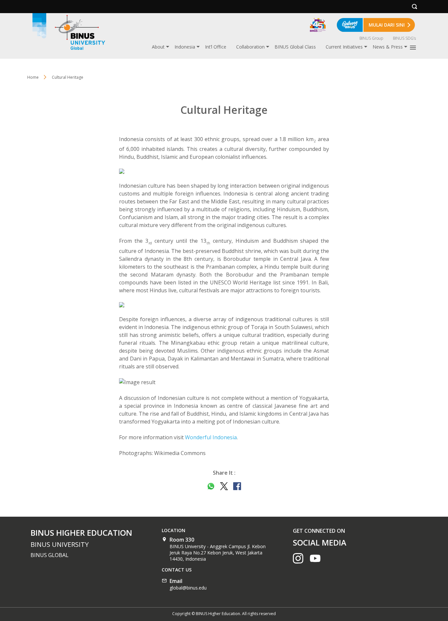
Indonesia (184, 47)
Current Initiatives (344, 47)
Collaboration (250, 47)
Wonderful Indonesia (211, 437)
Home (33, 77)
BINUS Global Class (295, 47)
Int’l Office (215, 47)
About (158, 47)
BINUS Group (371, 38)
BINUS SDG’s (404, 38)
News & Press (388, 47)
